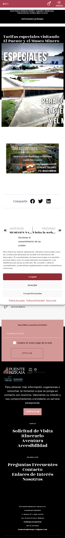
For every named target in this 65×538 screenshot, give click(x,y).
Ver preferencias (32, 293)
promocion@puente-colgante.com (32, 529)
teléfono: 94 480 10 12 (32, 522)
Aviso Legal (51, 300)
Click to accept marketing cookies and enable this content (32, 158)
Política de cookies (17, 300)
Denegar (32, 285)
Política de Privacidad (35, 300)
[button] (32, 201)
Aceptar (32, 276)
